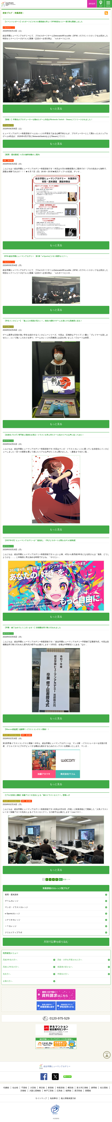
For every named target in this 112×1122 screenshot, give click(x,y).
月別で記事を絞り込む (56, 941)
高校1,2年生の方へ (11, 967)
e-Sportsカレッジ (12, 913)
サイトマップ (41, 1098)
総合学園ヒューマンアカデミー (57, 1066)
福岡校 (68, 1091)
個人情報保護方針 (68, 1098)
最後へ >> (66, 879)
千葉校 (24, 1087)
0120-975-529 (60, 1018)
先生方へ (7, 974)
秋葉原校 (61, 1087)
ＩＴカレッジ (10, 926)
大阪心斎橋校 (35, 1091)
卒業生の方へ (63, 974)
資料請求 (92, 4)
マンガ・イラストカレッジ (16, 907)
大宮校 (33, 1087)
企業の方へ (7, 981)
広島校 (59, 1091)
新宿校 (51, 1087)
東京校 (42, 1087)
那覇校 (88, 1091)
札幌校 (6, 1087)
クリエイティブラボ (13, 932)
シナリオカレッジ (12, 920)
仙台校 (15, 1087)
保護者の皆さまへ (65, 967)
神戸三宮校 (49, 1091)
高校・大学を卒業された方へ (69, 960)
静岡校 (94, 1087)
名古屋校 (104, 1087)
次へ (60, 879)
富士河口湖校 (82, 1087)
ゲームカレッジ (11, 901)
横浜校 (70, 1087)
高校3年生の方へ (10, 960)
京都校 (23, 1091)
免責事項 (54, 1098)
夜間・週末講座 (11, 894)
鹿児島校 (78, 1091)
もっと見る (56, 108)
